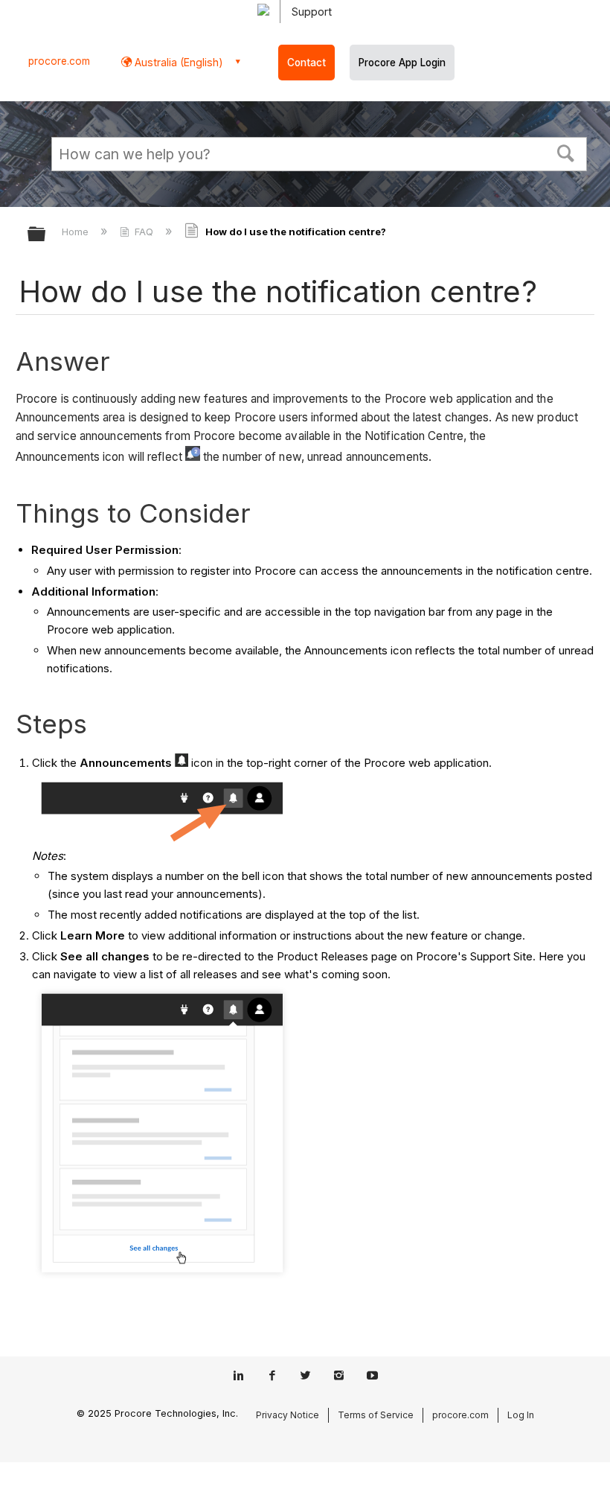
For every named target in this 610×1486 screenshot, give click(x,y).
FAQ (144, 231)
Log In (520, 1414)
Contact (306, 62)
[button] (566, 152)
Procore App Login (402, 62)
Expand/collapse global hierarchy (46, 235)
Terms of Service (376, 1414)
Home (77, 231)
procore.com (59, 61)
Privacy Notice (287, 1414)
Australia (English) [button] (177, 62)
